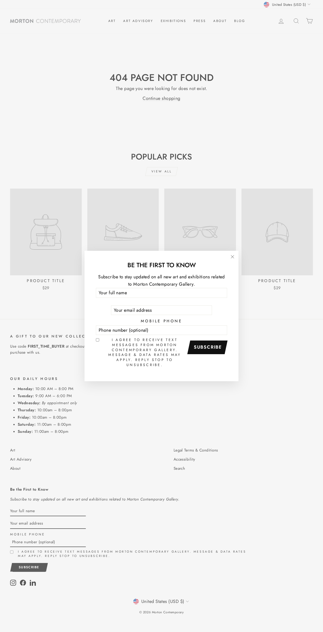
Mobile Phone (161, 321)
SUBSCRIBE (208, 347)
